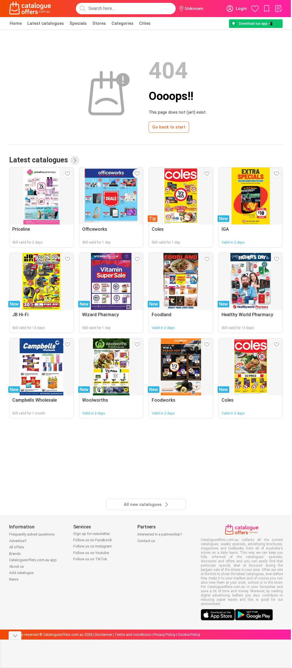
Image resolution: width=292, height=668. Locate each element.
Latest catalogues (45, 23)
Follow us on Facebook (92, 540)
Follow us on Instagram (92, 546)
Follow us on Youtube (91, 553)
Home (16, 23)
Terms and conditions (133, 634)
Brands (15, 553)
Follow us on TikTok (90, 559)
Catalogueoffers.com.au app (33, 560)
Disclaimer (103, 634)
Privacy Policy (164, 634)
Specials (78, 23)
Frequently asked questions (32, 534)
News (14, 579)
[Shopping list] (278, 8)
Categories (122, 23)
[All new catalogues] (74, 160)
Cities (145, 23)
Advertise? (18, 541)
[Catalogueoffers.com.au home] (30, 8)
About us (16, 566)
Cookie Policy (189, 634)
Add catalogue (21, 573)
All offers (16, 547)
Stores (99, 23)
